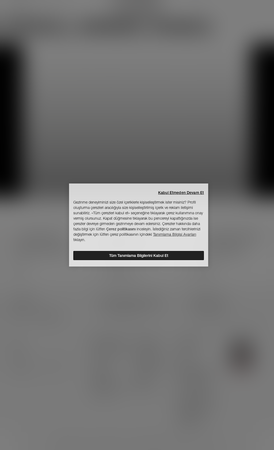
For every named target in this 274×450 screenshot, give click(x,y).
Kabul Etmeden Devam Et (181, 192)
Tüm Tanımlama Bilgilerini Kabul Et (138, 255)
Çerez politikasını (121, 229)
